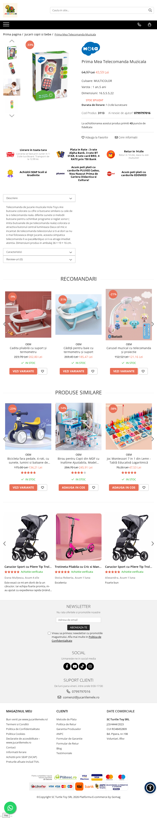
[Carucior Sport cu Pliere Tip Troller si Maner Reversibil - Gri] (28, 537)
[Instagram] (90, 666)
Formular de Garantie (69, 738)
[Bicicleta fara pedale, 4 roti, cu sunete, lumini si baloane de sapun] (28, 426)
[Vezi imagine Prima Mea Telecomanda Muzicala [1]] (11, 68)
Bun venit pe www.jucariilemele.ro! (27, 719)
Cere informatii (127, 137)
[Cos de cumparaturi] (149, 24)
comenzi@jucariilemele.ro (80, 697)
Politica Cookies (15, 734)
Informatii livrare (16, 752)
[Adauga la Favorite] (42, 371)
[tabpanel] (48, 73)
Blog (59, 748)
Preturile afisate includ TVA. (22, 762)
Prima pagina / (13, 34)
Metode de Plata (66, 719)
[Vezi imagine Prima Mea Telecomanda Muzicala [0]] (11, 52)
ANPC (59, 734)
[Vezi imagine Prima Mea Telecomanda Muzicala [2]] (11, 87)
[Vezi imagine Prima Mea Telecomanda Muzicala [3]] (11, 104)
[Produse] (6, 26)
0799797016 (80, 691)
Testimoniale (64, 753)
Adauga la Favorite (96, 137)
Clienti (62, 711)
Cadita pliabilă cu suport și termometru (28, 350)
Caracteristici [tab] (14, 252)
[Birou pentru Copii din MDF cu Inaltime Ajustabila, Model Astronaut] (78, 426)
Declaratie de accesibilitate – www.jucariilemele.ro (23, 740)
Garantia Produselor (68, 729)
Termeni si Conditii (17, 724)
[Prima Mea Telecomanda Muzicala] (48, 73)
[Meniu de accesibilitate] (150, 787)
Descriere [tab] (12, 198)
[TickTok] (82, 666)
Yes (6, 815)
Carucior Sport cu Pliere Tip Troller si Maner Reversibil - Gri (45, 567)
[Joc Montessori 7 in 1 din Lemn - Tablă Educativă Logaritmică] (129, 426)
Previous (11, 42)
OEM (28, 344)
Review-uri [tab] (14, 259)
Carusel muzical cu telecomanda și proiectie (129, 350)
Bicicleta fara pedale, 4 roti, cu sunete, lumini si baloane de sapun (28, 460)
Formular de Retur (67, 743)
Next (11, 115)
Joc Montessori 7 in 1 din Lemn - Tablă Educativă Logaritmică (129, 460)
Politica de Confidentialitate (23, 729)
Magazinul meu (19, 711)
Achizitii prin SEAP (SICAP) (21, 757)
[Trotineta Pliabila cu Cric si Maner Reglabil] (78, 537)
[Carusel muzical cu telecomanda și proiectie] (129, 314)
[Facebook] (67, 666)
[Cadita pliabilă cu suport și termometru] (28, 314)
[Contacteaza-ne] (139, 24)
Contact (11, 747)
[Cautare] (150, 10)
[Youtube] (74, 666)
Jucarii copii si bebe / (39, 34)
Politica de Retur (66, 724)
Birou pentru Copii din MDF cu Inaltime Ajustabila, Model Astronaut (78, 460)
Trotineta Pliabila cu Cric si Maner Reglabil (84, 567)
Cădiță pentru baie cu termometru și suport (78, 350)
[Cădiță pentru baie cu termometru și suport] (78, 314)
